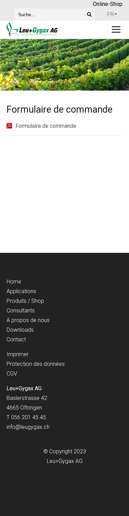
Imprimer (18, 354)
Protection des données (36, 364)
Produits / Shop (25, 301)
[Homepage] (53, 30)
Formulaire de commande (45, 126)
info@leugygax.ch (28, 427)
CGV (12, 373)
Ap (10, 291)
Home (14, 281)
